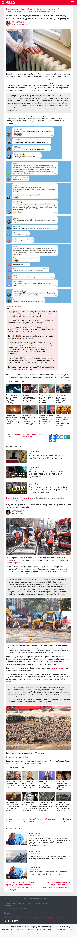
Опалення (32, 434)
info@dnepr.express (13, 918)
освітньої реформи (34, 763)
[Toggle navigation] (72, 2)
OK (38, 934)
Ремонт (32, 821)
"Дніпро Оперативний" (15, 562)
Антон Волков (17, 513)
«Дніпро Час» (53, 79)
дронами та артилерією (15, 377)
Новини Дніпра (12, 9)
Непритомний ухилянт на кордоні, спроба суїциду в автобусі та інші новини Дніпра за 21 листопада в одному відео (20, 886)
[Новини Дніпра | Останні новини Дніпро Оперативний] (8, 2)
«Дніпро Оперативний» (24, 79)
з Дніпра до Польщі (61, 377)
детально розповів (57, 668)
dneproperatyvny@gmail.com (34, 918)
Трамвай (32, 819)
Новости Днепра (12, 498)
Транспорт (41, 819)
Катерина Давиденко (20, 24)
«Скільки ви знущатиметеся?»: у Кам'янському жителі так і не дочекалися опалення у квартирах (57, 884)
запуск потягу (42, 761)
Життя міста (26, 498)
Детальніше (68, 929)
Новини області (27, 9)
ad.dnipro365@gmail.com (55, 918)
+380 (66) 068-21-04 (11, 915)
